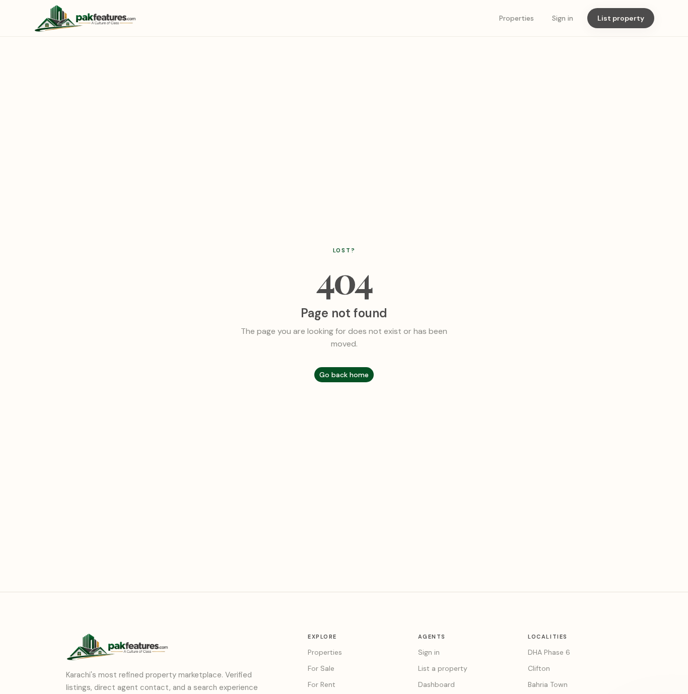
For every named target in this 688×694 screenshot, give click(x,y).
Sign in (562, 18)
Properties (516, 18)
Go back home (344, 374)
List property (620, 18)
